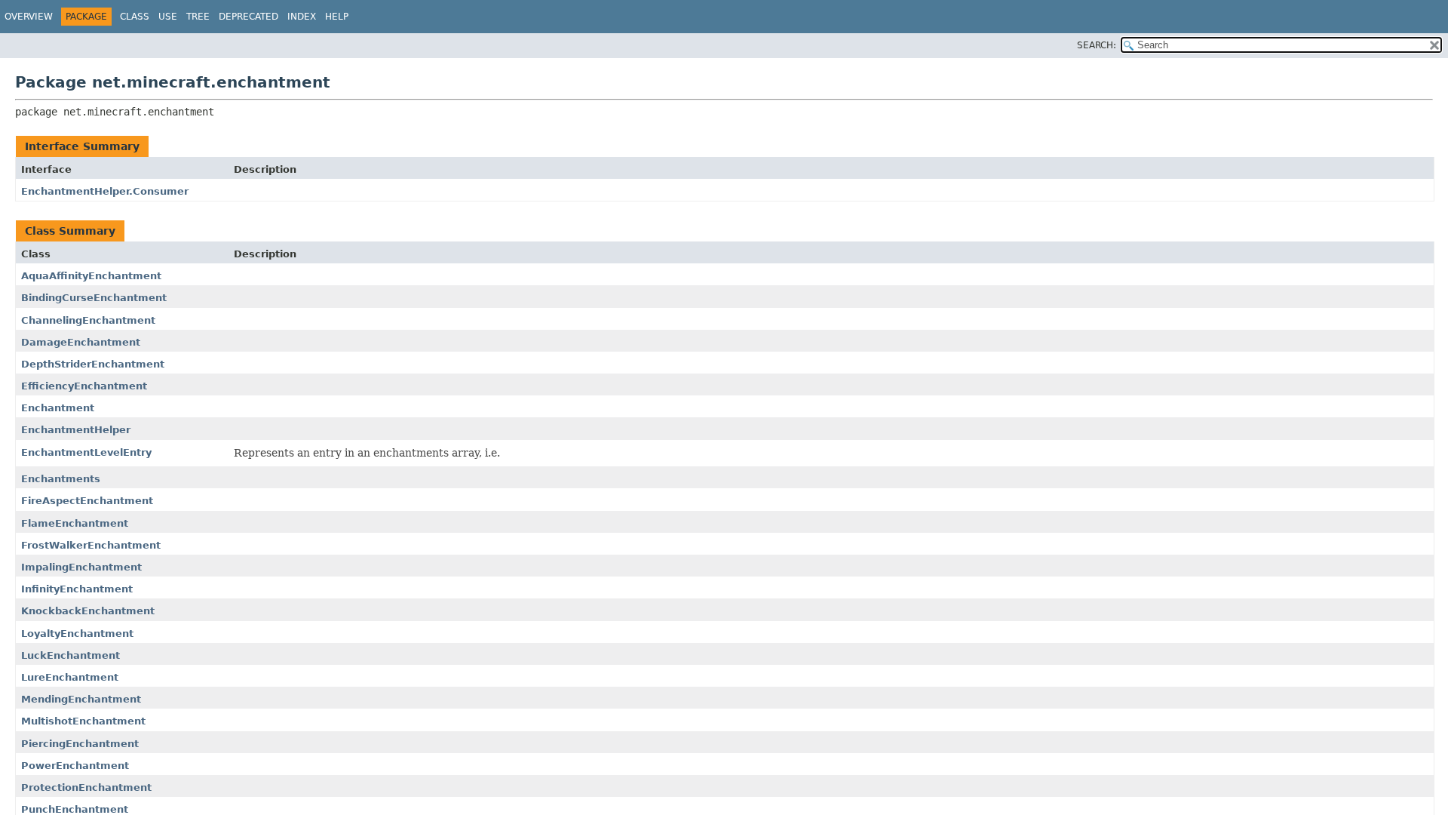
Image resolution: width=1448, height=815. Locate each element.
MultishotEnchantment (83, 721)
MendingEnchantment (81, 699)
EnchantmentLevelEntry (86, 452)
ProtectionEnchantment (86, 787)
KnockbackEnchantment (88, 611)
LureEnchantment (69, 677)
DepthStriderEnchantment (92, 364)
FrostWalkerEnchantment (91, 545)
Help (336, 16)
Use (167, 16)
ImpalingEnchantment (81, 567)
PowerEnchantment (75, 765)
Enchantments (60, 478)
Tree (198, 16)
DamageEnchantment (80, 342)
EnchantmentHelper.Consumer (105, 191)
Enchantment (57, 408)
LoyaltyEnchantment (77, 633)
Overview (29, 16)
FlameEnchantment (74, 523)
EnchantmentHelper (75, 429)
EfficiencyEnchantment (84, 386)
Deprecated (248, 16)
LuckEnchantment (70, 655)
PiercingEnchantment (80, 743)
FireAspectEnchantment (87, 500)
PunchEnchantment (74, 809)
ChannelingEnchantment (88, 320)
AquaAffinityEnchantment (91, 275)
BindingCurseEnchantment (94, 297)
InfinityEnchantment (77, 589)
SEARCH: (1096, 45)
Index (301, 16)
